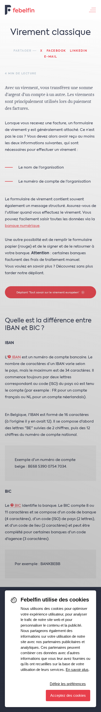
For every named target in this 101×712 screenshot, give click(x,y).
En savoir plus (77, 669)
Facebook (56, 50)
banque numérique (22, 226)
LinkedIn (79, 50)
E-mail (50, 56)
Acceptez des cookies (68, 695)
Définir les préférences (68, 684)
